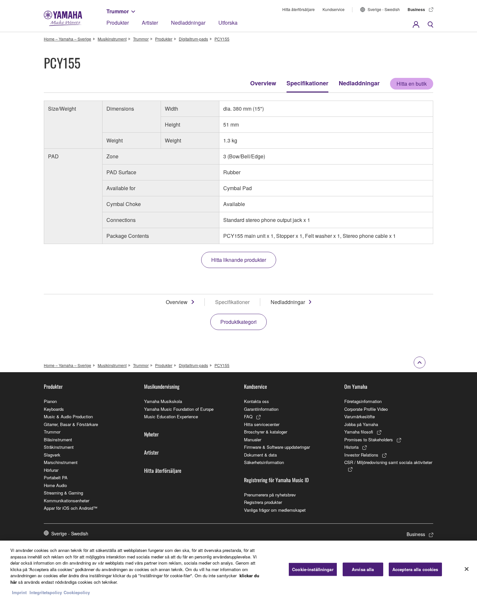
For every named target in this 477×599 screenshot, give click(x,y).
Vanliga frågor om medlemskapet (275, 510)
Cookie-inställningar (313, 569)
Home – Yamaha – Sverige (67, 39)
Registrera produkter (263, 502)
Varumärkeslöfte (359, 416)
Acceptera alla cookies (415, 569)
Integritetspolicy (46, 592)
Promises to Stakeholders (368, 439)
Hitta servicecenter (261, 424)
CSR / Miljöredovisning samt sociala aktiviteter (388, 462)
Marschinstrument (61, 462)
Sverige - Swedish (384, 9)
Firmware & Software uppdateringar (277, 447)
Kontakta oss (256, 401)
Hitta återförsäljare (298, 9)
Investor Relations (361, 455)
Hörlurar (51, 470)
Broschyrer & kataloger (265, 432)
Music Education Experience (171, 416)
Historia (351, 447)
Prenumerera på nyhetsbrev (270, 495)
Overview (263, 83)
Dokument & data (260, 455)
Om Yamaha (355, 386)
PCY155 (221, 39)
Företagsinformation (363, 401)
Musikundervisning (161, 386)
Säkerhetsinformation (264, 462)
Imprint (19, 592)
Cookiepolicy (77, 592)
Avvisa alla (363, 569)
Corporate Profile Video (366, 409)
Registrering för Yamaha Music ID (276, 480)
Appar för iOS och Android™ (70, 508)
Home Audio (55, 485)
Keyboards (54, 409)
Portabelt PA (55, 477)
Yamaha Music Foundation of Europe (179, 409)
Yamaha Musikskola (163, 401)
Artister (150, 22)
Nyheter (151, 434)
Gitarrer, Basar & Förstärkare (71, 424)
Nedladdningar (188, 22)
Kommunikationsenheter (66, 500)
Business (416, 9)
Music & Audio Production (68, 416)
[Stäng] (466, 569)
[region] (238, 570)
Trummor (117, 11)
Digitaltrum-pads (193, 39)
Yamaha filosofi (358, 432)
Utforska (228, 22)
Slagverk (52, 455)
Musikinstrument (112, 39)
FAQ (248, 416)
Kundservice (334, 9)
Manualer (252, 439)
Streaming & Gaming (63, 493)
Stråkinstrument (59, 447)
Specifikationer (307, 83)
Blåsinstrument (58, 439)
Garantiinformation (261, 409)
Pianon (50, 401)
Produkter (117, 22)
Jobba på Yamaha (361, 424)
